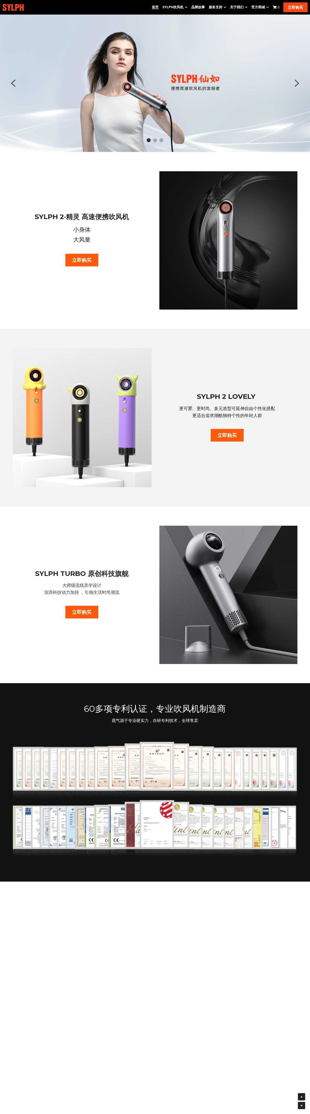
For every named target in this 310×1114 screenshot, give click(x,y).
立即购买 (295, 7)
